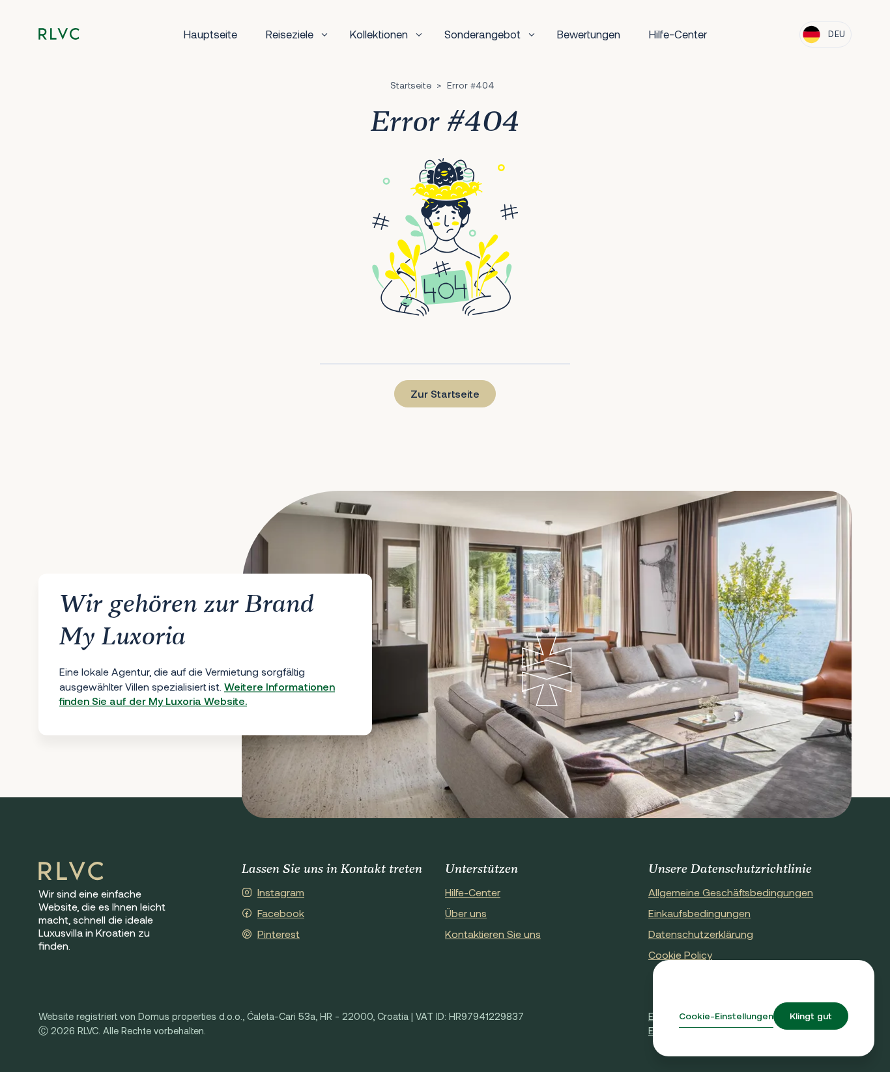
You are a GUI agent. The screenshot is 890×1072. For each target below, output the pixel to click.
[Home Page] (71, 871)
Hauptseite (210, 33)
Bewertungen (588, 33)
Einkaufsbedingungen (699, 913)
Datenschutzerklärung (700, 934)
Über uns (466, 913)
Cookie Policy (680, 954)
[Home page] (58, 34)
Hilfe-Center (678, 33)
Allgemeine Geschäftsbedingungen (730, 892)
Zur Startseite (445, 393)
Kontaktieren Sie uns (493, 934)
